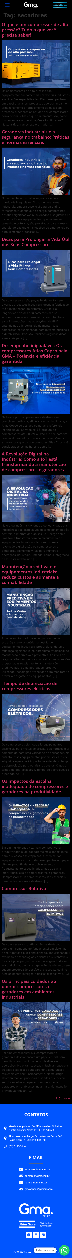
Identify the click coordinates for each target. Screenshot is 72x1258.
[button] (64, 1250)
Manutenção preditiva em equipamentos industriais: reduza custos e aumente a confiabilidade (30, 574)
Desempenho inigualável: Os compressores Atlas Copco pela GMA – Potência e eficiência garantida (34, 353)
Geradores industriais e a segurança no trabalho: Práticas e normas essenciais (35, 137)
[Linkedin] (43, 1235)
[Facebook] (29, 1235)
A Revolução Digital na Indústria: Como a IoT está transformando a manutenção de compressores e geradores (34, 461)
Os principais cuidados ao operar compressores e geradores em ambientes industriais (29, 989)
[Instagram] (36, 1235)
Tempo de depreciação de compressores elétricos (29, 685)
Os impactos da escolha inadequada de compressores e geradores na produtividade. (35, 786)
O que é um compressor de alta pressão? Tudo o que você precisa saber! (35, 29)
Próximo (63, 1098)
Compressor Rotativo (24, 888)
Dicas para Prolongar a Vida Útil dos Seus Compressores (35, 241)
